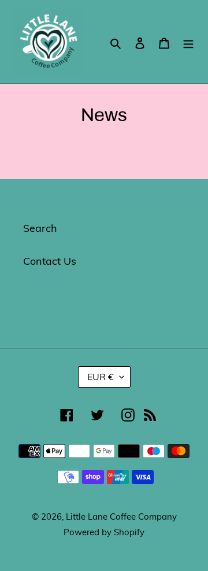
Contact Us (49, 261)
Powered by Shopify (104, 532)
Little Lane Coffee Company (121, 516)
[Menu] (188, 41)
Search (40, 228)
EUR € (100, 376)
